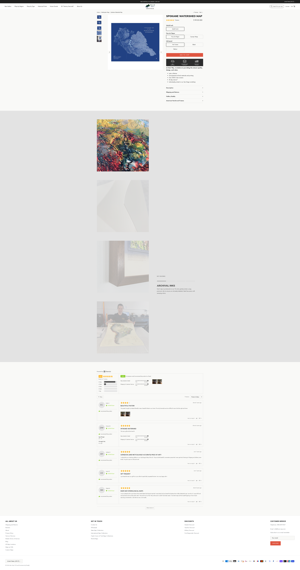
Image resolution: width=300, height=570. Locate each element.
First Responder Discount (192, 533)
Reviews (7, 528)
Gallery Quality (170, 96)
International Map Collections (99, 533)
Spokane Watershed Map (116, 12)
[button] (172, 20)
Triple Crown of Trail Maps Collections (102, 536)
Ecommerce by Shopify (24, 565)
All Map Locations (10, 544)
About (7, 530)
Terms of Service (10, 536)
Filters (100, 397)
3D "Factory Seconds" (67, 6)
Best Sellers (8, 6)
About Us (79, 6)
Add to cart (185, 55)
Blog (6, 541)
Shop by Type (31, 6)
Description (169, 88)
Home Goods (54, 6)
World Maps (94, 539)
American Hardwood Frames (175, 101)
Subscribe (275, 543)
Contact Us (94, 525)
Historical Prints (42, 6)
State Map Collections (97, 530)
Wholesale (94, 528)
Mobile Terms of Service (12, 539)
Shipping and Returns (172, 92)
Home (98, 12)
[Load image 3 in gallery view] (135, 42)
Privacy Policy (9, 533)
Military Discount (189, 530)
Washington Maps (105, 12)
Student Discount (189, 525)
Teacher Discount (189, 528)
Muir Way (12, 565)
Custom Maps (9, 550)
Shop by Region (19, 6)
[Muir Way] (150, 6)
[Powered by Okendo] (104, 371)
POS (16, 565)
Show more (149, 508)
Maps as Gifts (9, 547)
